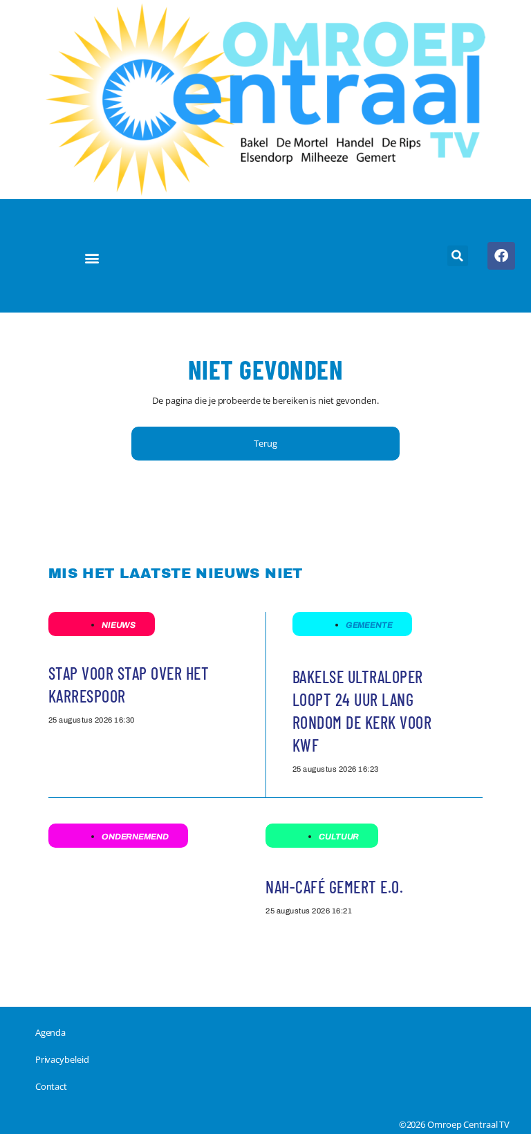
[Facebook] (501, 256)
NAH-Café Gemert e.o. (334, 887)
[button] (91, 257)
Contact (51, 1086)
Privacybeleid (62, 1059)
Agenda (50, 1032)
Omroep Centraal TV (468, 1124)
